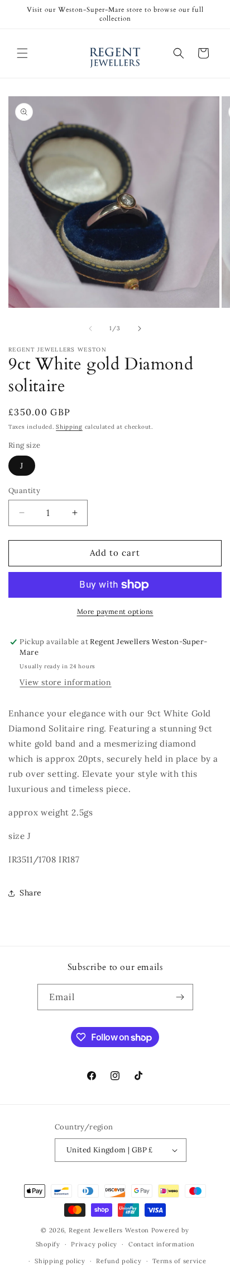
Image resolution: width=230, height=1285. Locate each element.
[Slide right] (139, 328)
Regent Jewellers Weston (109, 1230)
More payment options (115, 611)
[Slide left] (90, 328)
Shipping (69, 426)
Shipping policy (60, 1261)
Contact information (161, 1244)
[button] (22, 53)
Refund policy (118, 1261)
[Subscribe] (180, 997)
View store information (65, 682)
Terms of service (179, 1261)
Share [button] (31, 893)
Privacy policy (94, 1244)
